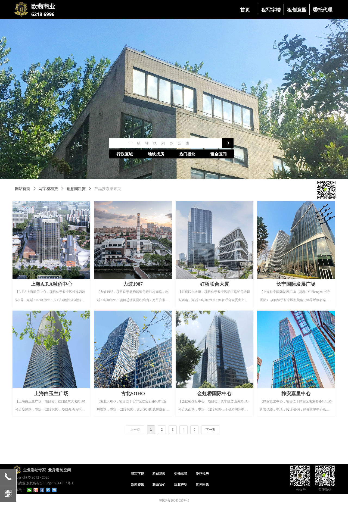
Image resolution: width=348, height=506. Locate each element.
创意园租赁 (76, 189)
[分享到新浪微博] (35, 490)
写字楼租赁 (48, 189)
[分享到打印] (54, 490)
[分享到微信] (29, 490)
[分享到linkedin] (48, 490)
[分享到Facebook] (42, 490)
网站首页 (22, 189)
